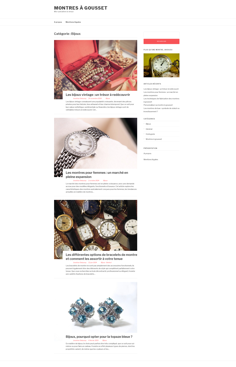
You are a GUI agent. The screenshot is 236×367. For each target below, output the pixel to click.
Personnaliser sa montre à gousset (158, 105)
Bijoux (108, 98)
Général (108, 262)
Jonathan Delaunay (79, 98)
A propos (58, 22)
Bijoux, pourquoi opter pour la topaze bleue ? (99, 337)
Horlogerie (150, 134)
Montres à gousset (81, 8)
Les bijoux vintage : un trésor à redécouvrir (98, 95)
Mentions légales (73, 22)
